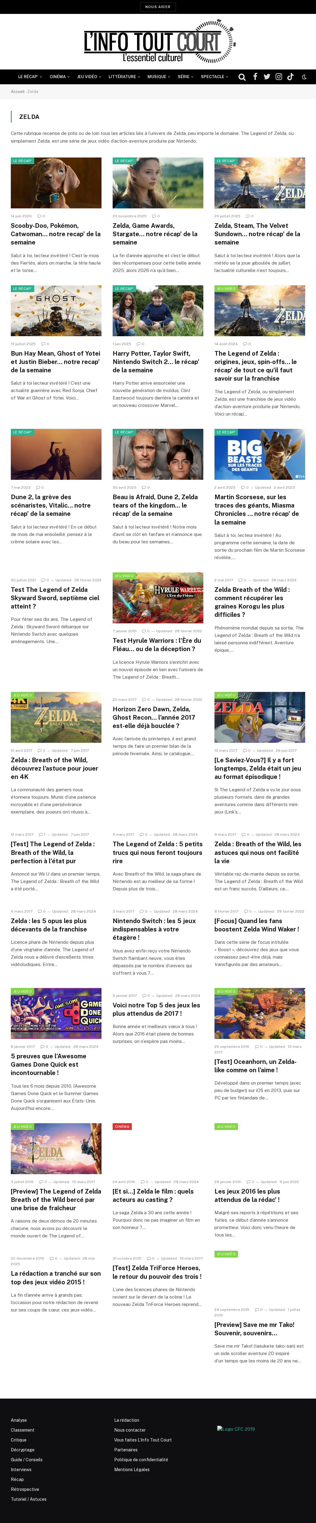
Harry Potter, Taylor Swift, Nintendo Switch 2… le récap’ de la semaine (156, 362)
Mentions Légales (132, 1469)
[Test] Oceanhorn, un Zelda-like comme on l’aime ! (255, 1066)
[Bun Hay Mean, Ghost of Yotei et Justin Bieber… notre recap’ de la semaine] (56, 310)
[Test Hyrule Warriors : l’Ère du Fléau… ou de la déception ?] (158, 597)
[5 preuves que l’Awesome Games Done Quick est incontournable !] (56, 1013)
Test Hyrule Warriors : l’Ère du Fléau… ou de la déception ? (157, 645)
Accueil (18, 91)
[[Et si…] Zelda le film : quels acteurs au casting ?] (158, 1148)
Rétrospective (25, 1489)
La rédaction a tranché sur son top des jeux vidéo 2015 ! (56, 1278)
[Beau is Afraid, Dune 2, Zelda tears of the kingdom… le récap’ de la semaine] (158, 454)
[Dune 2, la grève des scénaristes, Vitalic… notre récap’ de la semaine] (56, 454)
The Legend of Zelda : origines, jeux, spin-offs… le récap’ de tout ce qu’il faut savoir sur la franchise (255, 366)
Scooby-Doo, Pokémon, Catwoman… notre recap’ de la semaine (56, 234)
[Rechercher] (242, 77)
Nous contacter (130, 1430)
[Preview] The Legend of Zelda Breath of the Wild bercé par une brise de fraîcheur (56, 1200)
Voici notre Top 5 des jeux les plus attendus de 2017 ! (156, 1009)
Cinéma (58, 76)
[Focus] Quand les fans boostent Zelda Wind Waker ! (256, 925)
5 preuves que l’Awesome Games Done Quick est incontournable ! (48, 1064)
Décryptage (23, 1449)
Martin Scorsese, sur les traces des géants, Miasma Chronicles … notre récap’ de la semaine (256, 509)
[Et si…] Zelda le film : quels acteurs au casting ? (153, 1195)
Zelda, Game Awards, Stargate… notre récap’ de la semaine (155, 234)
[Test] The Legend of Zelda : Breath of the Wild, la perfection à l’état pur (53, 852)
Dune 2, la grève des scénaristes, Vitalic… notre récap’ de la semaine (51, 505)
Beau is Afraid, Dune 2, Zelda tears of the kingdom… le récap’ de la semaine (155, 505)
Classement (23, 1430)
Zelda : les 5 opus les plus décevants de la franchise (49, 925)
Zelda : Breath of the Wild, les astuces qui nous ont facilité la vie (257, 852)
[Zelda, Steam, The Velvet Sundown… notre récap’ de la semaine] (259, 182)
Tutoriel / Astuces (29, 1499)
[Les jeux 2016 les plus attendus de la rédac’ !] (259, 1148)
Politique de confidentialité (141, 1459)
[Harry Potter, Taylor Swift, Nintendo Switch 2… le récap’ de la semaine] (158, 310)
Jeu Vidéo (87, 76)
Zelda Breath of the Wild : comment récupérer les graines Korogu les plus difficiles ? (252, 602)
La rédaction (126, 1420)
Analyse (19, 1420)
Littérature (122, 76)
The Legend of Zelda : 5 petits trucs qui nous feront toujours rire (158, 852)
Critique (19, 1439)
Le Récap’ (28, 76)
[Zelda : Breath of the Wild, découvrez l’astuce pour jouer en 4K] (56, 717)
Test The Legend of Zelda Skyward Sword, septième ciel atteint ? (55, 598)
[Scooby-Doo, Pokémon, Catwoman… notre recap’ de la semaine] (56, 182)
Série (183, 76)
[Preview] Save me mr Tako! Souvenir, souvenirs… (254, 1329)
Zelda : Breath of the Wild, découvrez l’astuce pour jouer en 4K (54, 768)
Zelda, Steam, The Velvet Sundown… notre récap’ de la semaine (257, 234)
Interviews (21, 1469)
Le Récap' (22, 161)
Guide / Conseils (27, 1459)
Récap (17, 1479)
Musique (157, 76)
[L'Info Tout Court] (158, 41)
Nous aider (158, 7)
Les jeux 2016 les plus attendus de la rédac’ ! (247, 1195)
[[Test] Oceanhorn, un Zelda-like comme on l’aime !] (259, 1013)
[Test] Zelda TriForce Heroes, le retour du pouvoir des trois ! (157, 1272)
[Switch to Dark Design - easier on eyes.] (304, 76)
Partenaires (126, 1449)
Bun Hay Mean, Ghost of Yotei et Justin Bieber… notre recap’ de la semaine (55, 362)
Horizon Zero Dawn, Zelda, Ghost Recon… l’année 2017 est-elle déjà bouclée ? (154, 717)
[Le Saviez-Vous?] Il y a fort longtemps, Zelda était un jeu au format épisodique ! (257, 768)
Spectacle (212, 76)
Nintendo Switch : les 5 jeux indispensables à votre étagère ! (154, 929)
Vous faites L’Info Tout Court (143, 1439)
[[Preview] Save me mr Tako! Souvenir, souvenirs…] (259, 1276)
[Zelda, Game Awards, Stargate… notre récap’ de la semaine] (158, 182)
